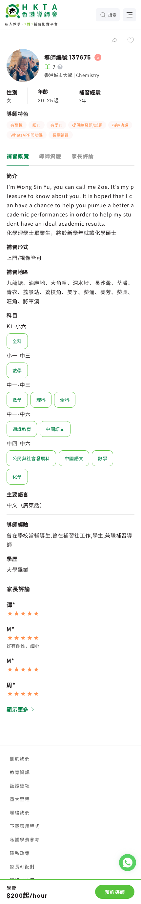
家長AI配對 (22, 866)
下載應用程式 (25, 826)
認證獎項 (20, 785)
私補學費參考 (25, 839)
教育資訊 (20, 772)
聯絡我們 (20, 812)
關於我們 (20, 758)
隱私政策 (20, 853)
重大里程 (20, 799)
